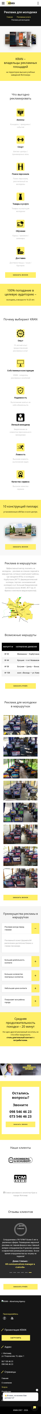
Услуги (4, 1387)
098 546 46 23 (7, 1364)
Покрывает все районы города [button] (15, 1001)
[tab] (20, 928)
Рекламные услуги (24, 17)
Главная (10, 17)
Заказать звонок (20, 275)
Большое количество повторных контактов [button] (14, 975)
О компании (7, 1383)
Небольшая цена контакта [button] (16, 988)
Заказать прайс (20, 686)
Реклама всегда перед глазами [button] (14, 928)
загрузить (15, 1338)
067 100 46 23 (7, 1361)
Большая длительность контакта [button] (14, 961)
